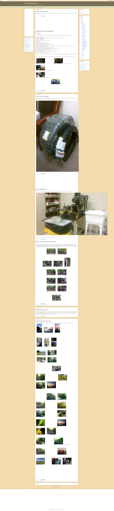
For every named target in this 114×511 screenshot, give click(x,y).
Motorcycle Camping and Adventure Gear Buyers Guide (84, 44)
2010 (81, 58)
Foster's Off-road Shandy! (42, 11)
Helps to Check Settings (41, 189)
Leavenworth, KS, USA (40, 91)
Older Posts (75, 483)
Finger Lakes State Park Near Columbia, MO (46, 242)
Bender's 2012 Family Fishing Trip (43, 321)
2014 (81, 20)
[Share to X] (42, 303)
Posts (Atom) (58, 486)
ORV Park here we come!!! (41, 310)
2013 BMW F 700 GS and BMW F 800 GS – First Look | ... (84, 46)
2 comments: (37, 303)
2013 (81, 21)
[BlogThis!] (42, 90)
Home (56, 483)
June (82, 52)
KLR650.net (26, 49)
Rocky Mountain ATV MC (28, 39)
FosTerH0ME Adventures (31, 3)
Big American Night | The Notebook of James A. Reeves (84, 42)
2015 (81, 19)
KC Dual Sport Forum (27, 43)
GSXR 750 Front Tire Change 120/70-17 (45, 31)
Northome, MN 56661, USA (41, 480)
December (83, 23)
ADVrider (26, 42)
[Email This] (41, 90)
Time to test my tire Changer (42, 96)
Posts (82, 11)
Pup (80, 62)
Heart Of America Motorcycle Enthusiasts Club (28, 46)
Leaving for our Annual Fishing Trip (84, 48)
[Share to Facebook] (43, 90)
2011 (81, 57)
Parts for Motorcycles (27, 50)
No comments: (38, 90)
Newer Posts (37, 483)
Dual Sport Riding (27, 44)
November (83, 24)
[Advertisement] (56, 23)
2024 (81, 17)
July (82, 51)
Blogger (64, 509)
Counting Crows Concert (84, 50)
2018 (81, 18)
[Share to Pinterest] (44, 90)
